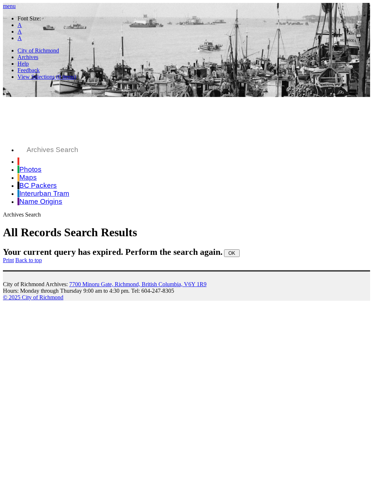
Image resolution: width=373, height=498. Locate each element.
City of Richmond (38, 50)
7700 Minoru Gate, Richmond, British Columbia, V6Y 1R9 (138, 284)
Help (23, 64)
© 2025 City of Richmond (33, 297)
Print (8, 260)
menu (9, 6)
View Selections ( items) (46, 77)
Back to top (28, 260)
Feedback (28, 70)
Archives (27, 57)
